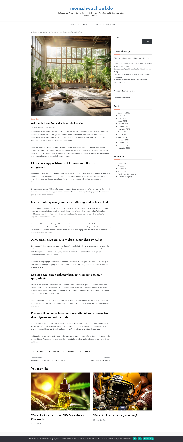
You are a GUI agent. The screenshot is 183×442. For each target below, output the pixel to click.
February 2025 (123, 124)
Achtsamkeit (122, 163)
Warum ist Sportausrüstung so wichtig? (115, 415)
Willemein (51, 128)
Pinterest (72, 351)
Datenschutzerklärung (105, 24)
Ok (135, 439)
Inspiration (122, 171)
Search (116, 38)
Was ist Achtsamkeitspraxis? (100, 360)
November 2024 (124, 129)
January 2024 (123, 143)
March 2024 (122, 137)
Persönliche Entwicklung (127, 174)
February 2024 (123, 140)
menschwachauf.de (91, 8)
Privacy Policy (148, 439)
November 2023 (124, 148)
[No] (180, 439)
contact (87, 24)
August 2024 (123, 132)
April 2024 (122, 134)
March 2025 (122, 121)
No (140, 439)
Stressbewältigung (125, 177)
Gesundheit (35, 119)
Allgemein (121, 166)
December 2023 (124, 145)
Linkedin (87, 351)
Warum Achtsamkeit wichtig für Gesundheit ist (48, 360)
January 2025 (123, 126)
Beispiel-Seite (73, 24)
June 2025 (121, 118)
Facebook (40, 351)
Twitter (56, 351)
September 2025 (124, 113)
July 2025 (121, 116)
